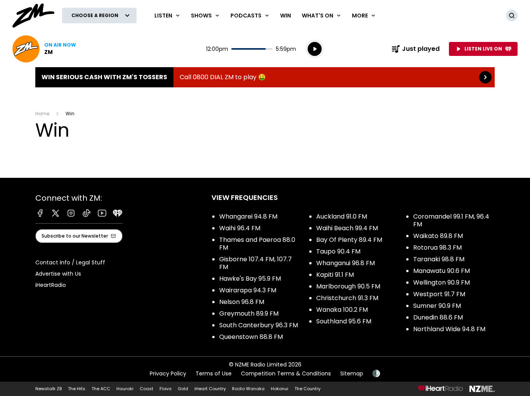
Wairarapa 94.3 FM (247, 290)
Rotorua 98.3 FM (437, 247)
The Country (307, 389)
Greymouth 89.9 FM (249, 313)
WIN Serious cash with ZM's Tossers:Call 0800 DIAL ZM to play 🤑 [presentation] (265, 77)
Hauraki (124, 389)
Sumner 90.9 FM (437, 305)
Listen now (44, 49)
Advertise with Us (58, 274)
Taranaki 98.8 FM (438, 259)
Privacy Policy (168, 373)
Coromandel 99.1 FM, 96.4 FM (451, 220)
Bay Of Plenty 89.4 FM (349, 239)
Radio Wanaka (248, 389)
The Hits (76, 389)
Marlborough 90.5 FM (348, 286)
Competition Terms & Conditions (286, 373)
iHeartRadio (50, 285)
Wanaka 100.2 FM (342, 309)
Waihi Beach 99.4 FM (347, 228)
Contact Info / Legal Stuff (70, 262)
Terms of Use (214, 373)
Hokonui (279, 389)
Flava (165, 389)
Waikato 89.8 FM (438, 235)
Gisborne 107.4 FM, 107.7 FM (255, 263)
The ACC (101, 389)
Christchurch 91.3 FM (347, 298)
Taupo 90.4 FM (338, 251)
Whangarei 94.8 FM (248, 216)
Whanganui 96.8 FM (345, 263)
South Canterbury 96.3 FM (258, 325)
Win (285, 15)
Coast (146, 389)
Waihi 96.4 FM (239, 228)
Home (42, 113)
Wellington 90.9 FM (441, 282)
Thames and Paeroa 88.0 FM (257, 243)
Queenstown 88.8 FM (251, 336)
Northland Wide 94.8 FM (449, 329)
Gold (183, 389)
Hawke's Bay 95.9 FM (250, 278)
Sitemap (351, 373)
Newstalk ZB (48, 389)
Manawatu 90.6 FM (441, 270)
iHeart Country (210, 389)
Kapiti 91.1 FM (335, 274)
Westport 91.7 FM (439, 294)
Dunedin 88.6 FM (438, 317)
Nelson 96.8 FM (241, 301)
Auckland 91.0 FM (341, 216)
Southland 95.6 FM (343, 321)
